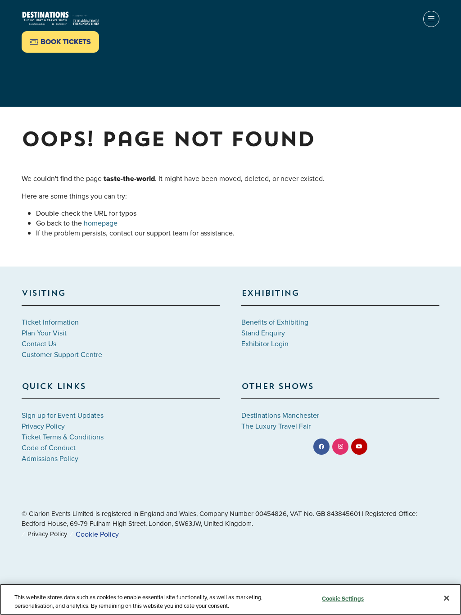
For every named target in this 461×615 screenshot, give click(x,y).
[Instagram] (340, 447)
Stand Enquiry (263, 333)
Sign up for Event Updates (63, 415)
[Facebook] (321, 447)
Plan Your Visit (44, 333)
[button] (60, 42)
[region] (230, 599)
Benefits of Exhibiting (274, 322)
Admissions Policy (50, 458)
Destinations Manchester (280, 415)
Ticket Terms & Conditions (63, 437)
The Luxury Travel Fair (276, 426)
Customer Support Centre (62, 354)
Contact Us (39, 343)
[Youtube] (359, 447)
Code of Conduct (49, 447)
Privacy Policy (43, 426)
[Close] (446, 598)
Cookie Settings (343, 598)
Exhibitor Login (265, 343)
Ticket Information (50, 322)
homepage (101, 223)
